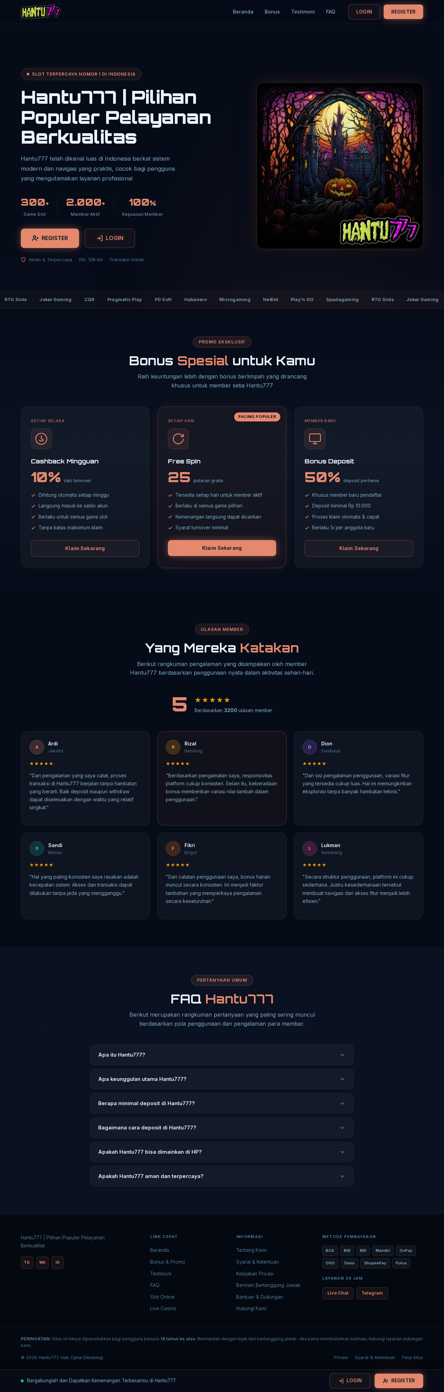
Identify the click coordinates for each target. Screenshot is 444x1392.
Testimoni (303, 12)
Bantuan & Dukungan (259, 1297)
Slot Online (162, 1297)
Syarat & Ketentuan (257, 1262)
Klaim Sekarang (85, 548)
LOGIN (364, 12)
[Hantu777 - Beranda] (41, 12)
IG (58, 1262)
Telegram (372, 1293)
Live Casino (163, 1308)
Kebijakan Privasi (255, 1273)
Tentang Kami (251, 1250)
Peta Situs (412, 1357)
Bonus (272, 12)
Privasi (341, 1357)
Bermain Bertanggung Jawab (268, 1285)
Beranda (243, 12)
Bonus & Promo (167, 1262)
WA (42, 1262)
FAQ (330, 12)
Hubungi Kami (251, 1308)
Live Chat (337, 1293)
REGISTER (403, 12)
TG (27, 1262)
